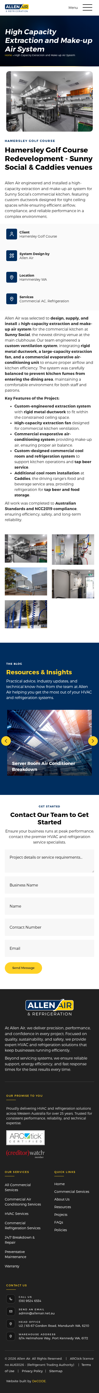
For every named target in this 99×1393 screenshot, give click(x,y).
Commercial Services (71, 1191)
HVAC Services (16, 1214)
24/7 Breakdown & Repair (20, 1239)
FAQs (58, 1222)
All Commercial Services (18, 1187)
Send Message (23, 968)
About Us (61, 1199)
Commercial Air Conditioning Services (23, 1201)
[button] (79, 7)
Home (8, 55)
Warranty (12, 1266)
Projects (60, 1214)
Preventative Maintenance (15, 1254)
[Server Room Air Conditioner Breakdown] (49, 743)
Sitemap (55, 1371)
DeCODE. (38, 1381)
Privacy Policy (32, 1371)
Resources (62, 1207)
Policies (60, 1230)
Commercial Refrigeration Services (22, 1225)
